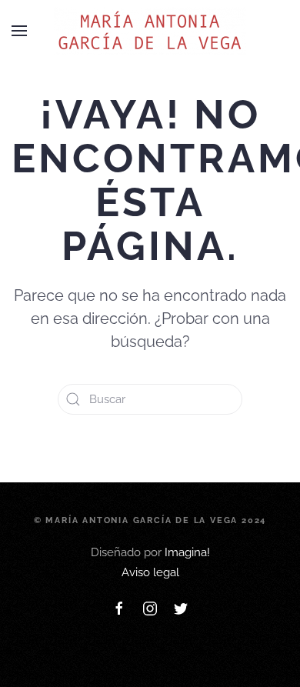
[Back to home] (150, 31)
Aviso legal (150, 572)
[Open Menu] (19, 31)
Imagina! (187, 552)
